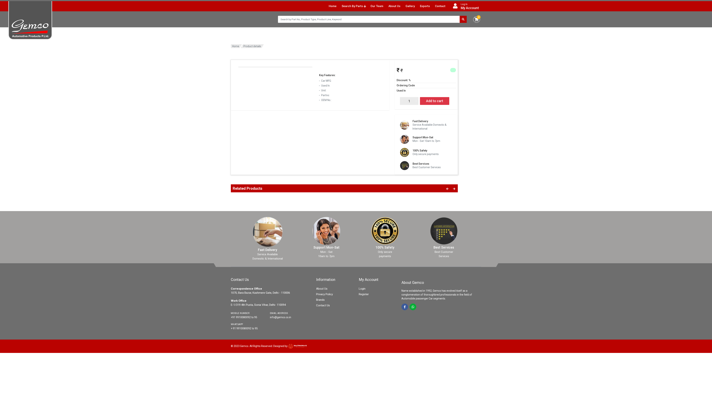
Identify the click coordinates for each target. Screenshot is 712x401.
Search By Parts (353, 6)
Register (364, 294)
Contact (440, 6)
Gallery (410, 6)
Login (362, 288)
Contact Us (323, 305)
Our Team (376, 6)
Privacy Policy (324, 294)
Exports (425, 6)
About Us (394, 6)
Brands (320, 299)
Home (333, 6)
